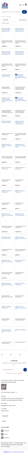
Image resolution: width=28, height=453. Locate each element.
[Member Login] (23, 5)
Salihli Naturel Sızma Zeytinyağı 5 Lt (19, 273)
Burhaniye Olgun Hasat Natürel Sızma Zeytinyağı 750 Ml (7, 41)
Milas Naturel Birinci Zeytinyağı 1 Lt (19, 204)
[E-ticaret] (14, 452)
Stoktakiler (5, 20)
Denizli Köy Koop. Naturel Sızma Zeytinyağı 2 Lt (20, 250)
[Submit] (25, 369)
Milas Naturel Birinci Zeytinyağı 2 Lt (6, 204)
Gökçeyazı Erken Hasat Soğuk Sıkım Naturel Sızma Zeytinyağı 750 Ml (7, 111)
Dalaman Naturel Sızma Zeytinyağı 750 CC (7, 343)
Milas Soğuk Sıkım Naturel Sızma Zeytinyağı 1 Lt (7, 296)
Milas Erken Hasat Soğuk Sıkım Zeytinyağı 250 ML (20, 157)
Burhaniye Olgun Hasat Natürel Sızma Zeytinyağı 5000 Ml (20, 41)
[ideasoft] (6, 452)
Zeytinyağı (9, 16)
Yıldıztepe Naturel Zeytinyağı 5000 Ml (6, 88)
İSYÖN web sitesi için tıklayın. (8, 392)
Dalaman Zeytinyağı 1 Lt (20, 342)
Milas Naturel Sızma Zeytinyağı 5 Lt (19, 296)
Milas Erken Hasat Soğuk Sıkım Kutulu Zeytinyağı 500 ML (20, 134)
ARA (24, 12)
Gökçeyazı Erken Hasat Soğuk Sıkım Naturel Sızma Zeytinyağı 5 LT (20, 88)
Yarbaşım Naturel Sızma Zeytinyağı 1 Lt (7, 250)
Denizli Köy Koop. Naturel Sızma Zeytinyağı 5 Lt (7, 227)
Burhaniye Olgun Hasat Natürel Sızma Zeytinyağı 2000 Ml (7, 65)
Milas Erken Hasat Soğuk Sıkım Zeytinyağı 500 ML (7, 157)
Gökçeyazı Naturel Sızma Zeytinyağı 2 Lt (7, 134)
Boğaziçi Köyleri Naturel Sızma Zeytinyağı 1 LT (20, 319)
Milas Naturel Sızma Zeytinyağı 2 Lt (6, 180)
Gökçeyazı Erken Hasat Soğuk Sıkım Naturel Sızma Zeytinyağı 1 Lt (20, 111)
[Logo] (5, 5)
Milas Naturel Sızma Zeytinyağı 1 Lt (19, 180)
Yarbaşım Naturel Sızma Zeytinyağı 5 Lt (20, 227)
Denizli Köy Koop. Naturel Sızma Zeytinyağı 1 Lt (7, 273)
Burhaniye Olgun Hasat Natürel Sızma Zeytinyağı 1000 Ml (20, 65)
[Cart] (26, 5)
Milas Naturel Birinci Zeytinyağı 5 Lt (6, 319)
